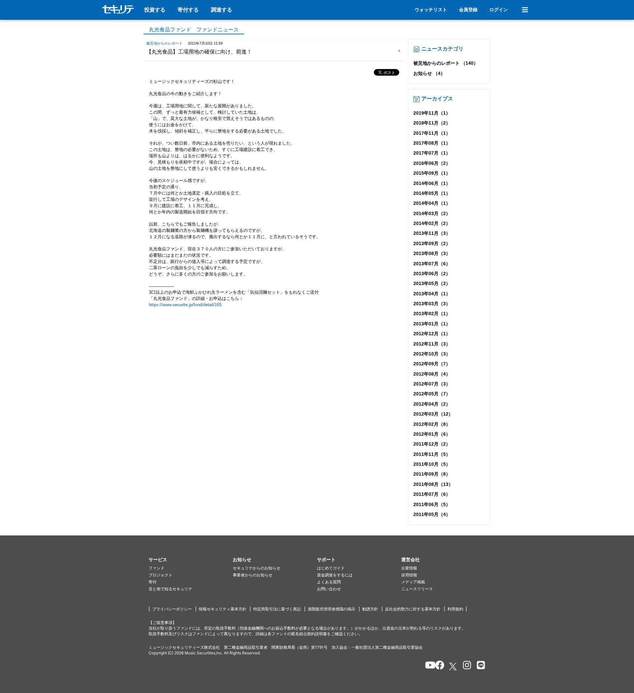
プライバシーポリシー (172, 608)
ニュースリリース (417, 588)
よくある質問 (329, 581)
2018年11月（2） (431, 123)
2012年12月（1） (431, 333)
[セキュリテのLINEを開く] (479, 666)
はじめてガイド (331, 567)
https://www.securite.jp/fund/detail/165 (185, 304)
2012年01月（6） (431, 434)
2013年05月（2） (431, 283)
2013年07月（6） (431, 263)
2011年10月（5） (431, 464)
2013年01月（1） (431, 323)
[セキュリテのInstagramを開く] (465, 666)
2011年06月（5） (431, 504)
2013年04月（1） (431, 293)
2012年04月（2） (431, 404)
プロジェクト (160, 574)
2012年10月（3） (431, 353)
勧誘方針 (370, 608)
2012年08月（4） (431, 374)
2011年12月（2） (431, 444)
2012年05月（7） (431, 393)
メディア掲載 (413, 581)
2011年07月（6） (431, 494)
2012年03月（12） (433, 414)
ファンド (156, 567)
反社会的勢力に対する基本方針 (412, 608)
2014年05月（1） (431, 193)
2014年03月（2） (431, 213)
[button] (191, 560)
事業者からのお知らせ (252, 574)
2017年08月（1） (431, 143)
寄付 (153, 581)
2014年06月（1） (431, 183)
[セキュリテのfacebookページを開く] (437, 666)
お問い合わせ (329, 588)
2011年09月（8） (431, 474)
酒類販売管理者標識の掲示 (331, 608)
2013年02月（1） (431, 313)
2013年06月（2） (431, 273)
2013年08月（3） (431, 253)
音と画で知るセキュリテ (170, 588)
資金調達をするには (335, 574)
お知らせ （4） (429, 73)
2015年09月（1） (431, 173)
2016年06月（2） (431, 163)
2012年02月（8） (431, 424)
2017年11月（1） (431, 133)
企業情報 (409, 567)
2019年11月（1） (431, 113)
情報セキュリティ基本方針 (222, 608)
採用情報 (409, 574)
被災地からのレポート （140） (445, 63)
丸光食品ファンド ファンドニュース (194, 29)
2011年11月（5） (431, 454)
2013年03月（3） (431, 303)
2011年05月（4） (431, 514)
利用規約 (455, 608)
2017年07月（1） (431, 153)
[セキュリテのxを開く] (453, 666)
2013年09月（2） (431, 243)
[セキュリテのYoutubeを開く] (427, 666)
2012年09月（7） (431, 363)
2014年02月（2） (431, 223)
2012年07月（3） (431, 383)
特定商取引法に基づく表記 (277, 608)
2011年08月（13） (433, 484)
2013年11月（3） (431, 233)
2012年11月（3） (431, 343)
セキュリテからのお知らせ (256, 567)
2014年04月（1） (431, 203)
